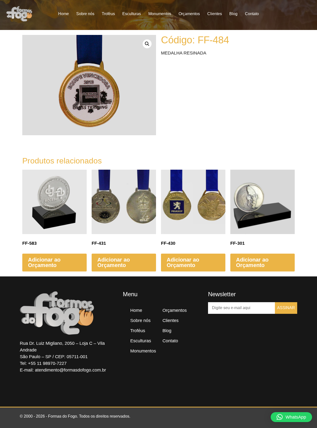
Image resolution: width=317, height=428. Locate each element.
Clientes (214, 14)
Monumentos (159, 14)
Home (63, 14)
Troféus (108, 14)
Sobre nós (85, 14)
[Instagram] (40, 387)
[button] (309, 14)
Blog (233, 14)
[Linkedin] (54, 387)
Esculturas (131, 14)
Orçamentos (189, 14)
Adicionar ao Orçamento (44, 262)
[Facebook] (25, 387)
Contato (252, 14)
